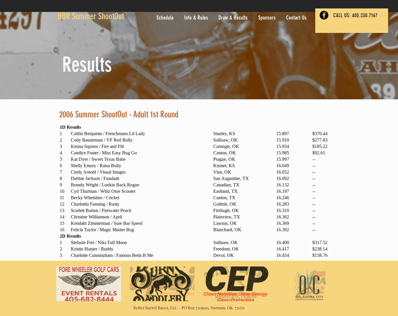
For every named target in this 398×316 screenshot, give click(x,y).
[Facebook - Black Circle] (324, 15)
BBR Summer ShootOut (91, 16)
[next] (331, 287)
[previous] (67, 287)
